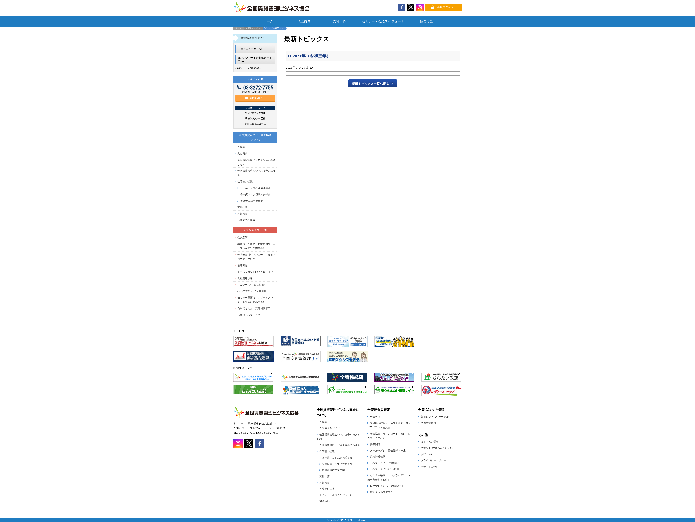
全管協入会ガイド (329, 428)
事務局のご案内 (246, 220)
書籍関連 (242, 265)
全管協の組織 (245, 181)
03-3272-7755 (258, 87)
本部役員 (242, 213)
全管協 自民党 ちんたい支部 (437, 447)
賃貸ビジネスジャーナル (435, 416)
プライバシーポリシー (433, 460)
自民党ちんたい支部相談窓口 (253, 308)
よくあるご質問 (430, 441)
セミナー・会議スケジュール (383, 21)
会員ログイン (445, 7)
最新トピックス (253, 28)
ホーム (268, 21)
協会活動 (426, 21)
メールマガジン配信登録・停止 (255, 271)
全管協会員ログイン (253, 38)
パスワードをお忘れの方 (248, 68)
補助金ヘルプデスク (248, 314)
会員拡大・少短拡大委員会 (255, 194)
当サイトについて (431, 466)
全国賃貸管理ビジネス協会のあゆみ (339, 445)
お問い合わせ (258, 98)
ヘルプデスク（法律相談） (252, 284)
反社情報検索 (245, 278)
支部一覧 (339, 21)
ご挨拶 (241, 147)
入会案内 (304, 21)
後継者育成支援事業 (251, 200)
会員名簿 (242, 237)
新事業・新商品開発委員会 (255, 188)
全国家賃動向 (428, 423)
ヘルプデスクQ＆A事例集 (251, 291)
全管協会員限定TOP (255, 230)
